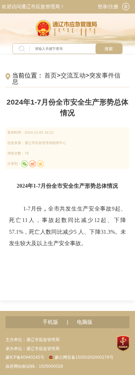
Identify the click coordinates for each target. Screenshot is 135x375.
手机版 (50, 322)
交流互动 (73, 75)
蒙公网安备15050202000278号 (84, 357)
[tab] (126, 6)
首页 (50, 75)
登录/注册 (108, 6)
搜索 (109, 48)
